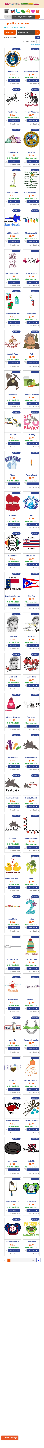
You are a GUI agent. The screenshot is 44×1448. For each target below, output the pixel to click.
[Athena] (12, 462)
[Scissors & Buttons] (31, 1108)
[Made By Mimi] (31, 260)
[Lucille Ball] (12, 623)
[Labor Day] (12, 1027)
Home (6, 27)
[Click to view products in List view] (34, 37)
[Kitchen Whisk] (12, 946)
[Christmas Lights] (31, 220)
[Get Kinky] (31, 422)
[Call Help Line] (18, 11)
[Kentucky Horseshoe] (31, 1027)
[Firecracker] (31, 301)
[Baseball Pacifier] (12, 1229)
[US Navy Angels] (12, 220)
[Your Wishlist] (33, 11)
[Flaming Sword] (31, 462)
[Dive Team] (12, 422)
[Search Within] (37, 32)
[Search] (37, 17)
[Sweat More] (12, 543)
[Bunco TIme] (31, 664)
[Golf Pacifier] (31, 1188)
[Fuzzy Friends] (12, 139)
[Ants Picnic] (12, 906)
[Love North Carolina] (12, 583)
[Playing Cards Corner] (31, 825)
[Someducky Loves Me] (12, 865)
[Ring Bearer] (31, 704)
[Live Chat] (23, 11)
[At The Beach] (12, 987)
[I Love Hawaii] (31, 543)
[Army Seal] (31, 139)
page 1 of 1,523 (30, 41)
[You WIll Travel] (12, 341)
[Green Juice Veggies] (31, 381)
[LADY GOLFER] (12, 179)
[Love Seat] (12, 502)
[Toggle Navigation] (6, 11)
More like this (14, 84)
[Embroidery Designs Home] (12, 11)
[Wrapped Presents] (12, 301)
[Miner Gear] (12, 381)
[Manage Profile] (28, 11)
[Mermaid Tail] (31, 987)
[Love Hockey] (12, 1148)
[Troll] (31, 341)
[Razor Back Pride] (12, 1108)
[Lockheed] (12, 825)
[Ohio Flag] (31, 583)
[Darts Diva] (31, 1148)
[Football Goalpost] (12, 1188)
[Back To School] (31, 946)
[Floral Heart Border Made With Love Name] (31, 58)
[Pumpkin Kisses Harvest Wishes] (31, 1067)
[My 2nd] (31, 906)
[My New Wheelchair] (31, 99)
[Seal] (31, 502)
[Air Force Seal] (12, 58)
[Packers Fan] (31, 1229)
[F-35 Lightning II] (31, 744)
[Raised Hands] (12, 744)
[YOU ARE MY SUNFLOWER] (31, 179)
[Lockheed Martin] (12, 785)
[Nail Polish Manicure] (12, 704)
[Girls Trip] (12, 1067)
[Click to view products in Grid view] (38, 37)
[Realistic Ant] (12, 99)
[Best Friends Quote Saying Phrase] (12, 260)
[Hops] (31, 865)
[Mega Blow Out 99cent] (22, 4)
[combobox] (23, 17)
